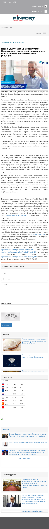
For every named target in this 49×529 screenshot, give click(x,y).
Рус (9, 2)
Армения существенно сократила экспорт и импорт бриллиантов (33, 356)
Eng (14, 2)
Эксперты (6, 429)
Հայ (4, 2)
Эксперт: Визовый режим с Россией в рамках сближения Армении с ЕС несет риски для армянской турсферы (28, 435)
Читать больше (24, 458)
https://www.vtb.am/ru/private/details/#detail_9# (17, 250)
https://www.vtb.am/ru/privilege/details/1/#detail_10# (19, 257)
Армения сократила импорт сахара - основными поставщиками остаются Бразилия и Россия (34, 341)
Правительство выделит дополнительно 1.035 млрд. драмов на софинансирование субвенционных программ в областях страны (34, 483)
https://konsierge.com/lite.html (16, 215)
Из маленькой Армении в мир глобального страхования (28, 442)
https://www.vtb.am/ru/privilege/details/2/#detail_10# (19, 252)
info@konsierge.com (38, 234)
